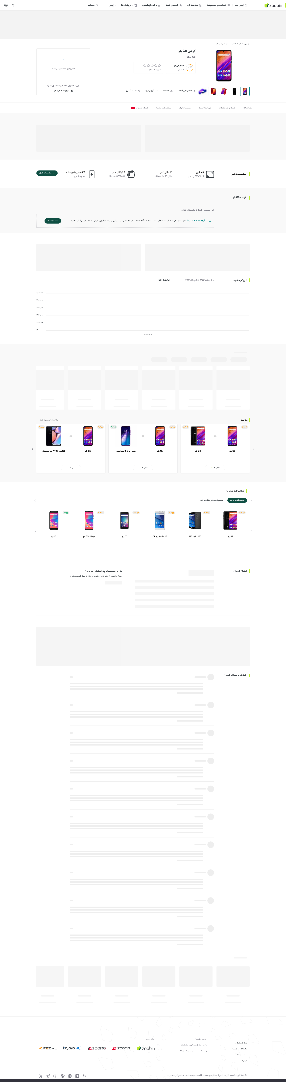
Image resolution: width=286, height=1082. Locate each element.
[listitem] (215, 448)
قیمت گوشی (236, 43)
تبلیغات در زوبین (239, 1049)
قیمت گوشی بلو (222, 43)
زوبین (246, 43)
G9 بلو (230, 536)
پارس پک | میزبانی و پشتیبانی (193, 1045)
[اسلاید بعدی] (32, 449)
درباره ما (243, 1061)
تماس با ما (242, 1055)
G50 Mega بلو (89, 536)
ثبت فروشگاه (241, 1043)
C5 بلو (124, 536)
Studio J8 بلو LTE (159, 536)
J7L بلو (54, 536)
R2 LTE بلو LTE (195, 536)
